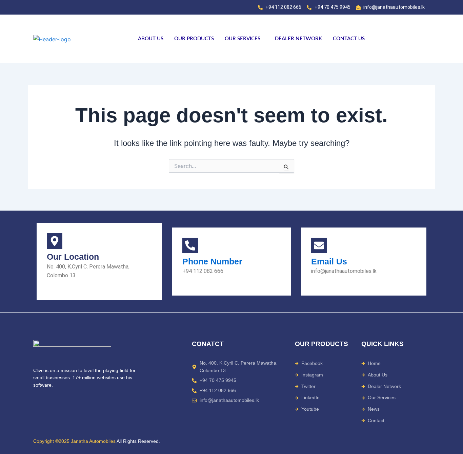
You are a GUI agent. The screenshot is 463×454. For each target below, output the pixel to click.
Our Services (242, 38)
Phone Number (212, 261)
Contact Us (349, 38)
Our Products (194, 38)
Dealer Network (298, 38)
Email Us (329, 261)
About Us (150, 38)
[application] (263, 39)
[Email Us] (319, 245)
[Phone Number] (190, 245)
